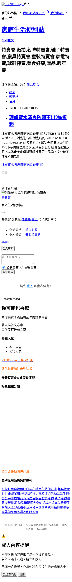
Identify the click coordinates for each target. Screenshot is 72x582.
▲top (5, 241)
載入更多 (8, 248)
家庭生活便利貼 (23, 29)
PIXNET (18, 524)
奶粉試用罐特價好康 (15, 489)
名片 (12, 101)
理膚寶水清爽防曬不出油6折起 (22, 164)
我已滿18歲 (9, 574)
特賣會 (6, 197)
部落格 (13, 96)
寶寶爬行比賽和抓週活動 (40, 493)
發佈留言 (8, 272)
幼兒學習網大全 (28, 502)
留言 (34, 219)
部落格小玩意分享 (26, 507)
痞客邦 (26, 219)
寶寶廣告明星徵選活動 (38, 498)
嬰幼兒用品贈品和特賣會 (21, 512)
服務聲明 (42, 528)
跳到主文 (8, 40)
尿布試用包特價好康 (43, 489)
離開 (22, 574)
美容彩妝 (31, 230)
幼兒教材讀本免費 (51, 502)
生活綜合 (33, 84)
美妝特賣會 (33, 234)
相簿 (12, 92)
